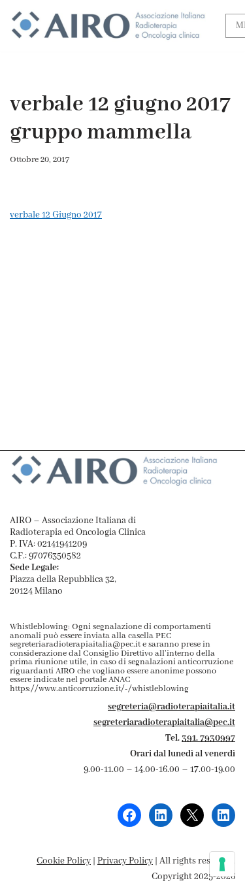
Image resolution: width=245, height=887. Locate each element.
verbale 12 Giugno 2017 (56, 215)
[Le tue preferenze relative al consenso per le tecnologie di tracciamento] (222, 864)
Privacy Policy (125, 861)
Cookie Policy (64, 861)
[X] (192, 815)
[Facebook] (129, 815)
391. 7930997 (208, 738)
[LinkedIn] (160, 815)
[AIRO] (108, 25)
